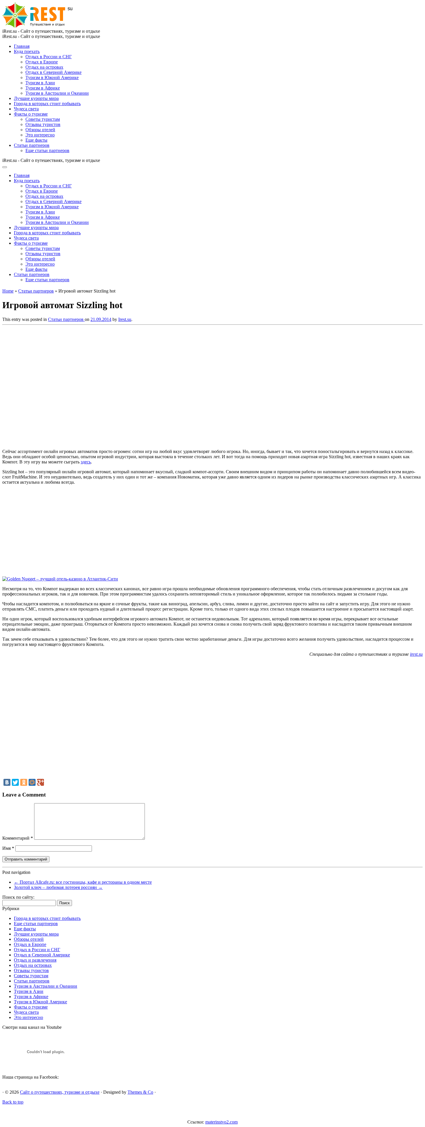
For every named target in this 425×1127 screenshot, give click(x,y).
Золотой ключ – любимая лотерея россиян (58, 887)
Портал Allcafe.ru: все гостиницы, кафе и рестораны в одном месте (83, 882)
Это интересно (40, 134)
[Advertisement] (86, 385)
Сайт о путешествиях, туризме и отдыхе (59, 1092)
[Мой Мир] (32, 782)
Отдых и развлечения (35, 960)
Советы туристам (42, 119)
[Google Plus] (40, 782)
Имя (8, 848)
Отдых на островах (44, 67)
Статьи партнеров (31, 145)
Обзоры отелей (40, 129)
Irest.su (124, 319)
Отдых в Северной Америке (53, 72)
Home (8, 290)
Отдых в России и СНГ (48, 56)
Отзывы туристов (42, 124)
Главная (21, 46)
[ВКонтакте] (6, 782)
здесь (86, 461)
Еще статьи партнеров (47, 150)
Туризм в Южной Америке (52, 77)
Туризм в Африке (42, 87)
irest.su (416, 654)
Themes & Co (140, 1092)
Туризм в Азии (40, 82)
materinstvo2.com (221, 1121)
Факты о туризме (31, 114)
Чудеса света (26, 108)
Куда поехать (27, 51)
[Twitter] (15, 782)
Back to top (12, 1101)
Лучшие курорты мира (36, 98)
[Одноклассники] (23, 782)
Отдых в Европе (41, 61)
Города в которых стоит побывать (47, 103)
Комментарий (17, 838)
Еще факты (36, 140)
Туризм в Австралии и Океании (57, 93)
